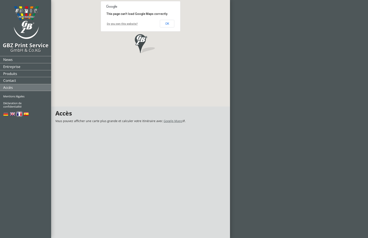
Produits (10, 73)
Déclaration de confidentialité (12, 104)
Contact (9, 80)
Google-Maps (173, 121)
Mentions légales (13, 96)
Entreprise (11, 66)
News (8, 59)
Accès (8, 87)
